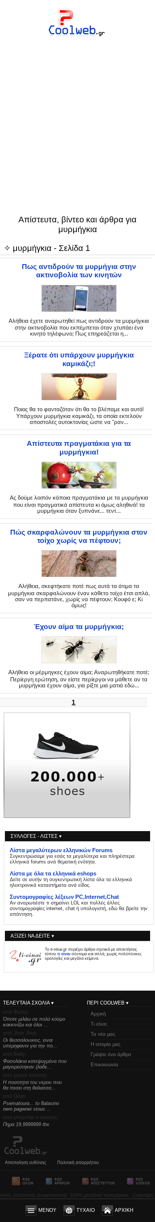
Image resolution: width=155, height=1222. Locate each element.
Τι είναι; (99, 1024)
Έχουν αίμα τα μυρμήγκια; (79, 627)
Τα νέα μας (103, 1034)
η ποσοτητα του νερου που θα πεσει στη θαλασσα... (32, 1085)
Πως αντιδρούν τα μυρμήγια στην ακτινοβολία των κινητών (79, 271)
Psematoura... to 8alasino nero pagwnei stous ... (31, 1106)
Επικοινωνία (104, 1064)
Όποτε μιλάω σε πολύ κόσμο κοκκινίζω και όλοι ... (34, 1021)
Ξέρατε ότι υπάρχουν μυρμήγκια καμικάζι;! (79, 359)
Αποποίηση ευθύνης (25, 1162)
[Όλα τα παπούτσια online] (67, 816)
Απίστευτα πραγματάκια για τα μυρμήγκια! (79, 447)
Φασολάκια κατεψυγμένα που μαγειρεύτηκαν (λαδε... (35, 1064)
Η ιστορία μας (105, 1044)
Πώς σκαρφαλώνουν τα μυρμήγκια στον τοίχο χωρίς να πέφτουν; (78, 536)
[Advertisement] (77, 112)
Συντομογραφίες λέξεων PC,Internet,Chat (64, 897)
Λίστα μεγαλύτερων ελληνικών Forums (61, 850)
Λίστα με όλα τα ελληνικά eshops (53, 874)
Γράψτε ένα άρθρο (111, 1054)
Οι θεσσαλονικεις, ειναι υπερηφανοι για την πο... (30, 1043)
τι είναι (63, 953)
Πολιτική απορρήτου (78, 1162)
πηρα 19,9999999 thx (26, 1124)
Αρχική (98, 1014)
